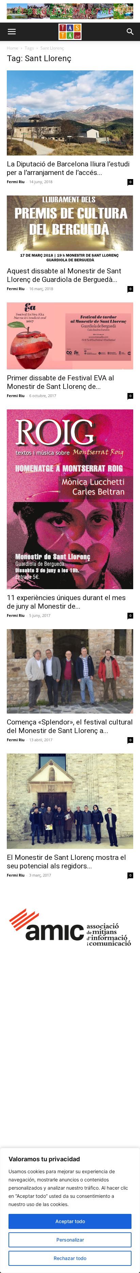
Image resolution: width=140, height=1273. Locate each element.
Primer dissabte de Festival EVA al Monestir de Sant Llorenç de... (60, 382)
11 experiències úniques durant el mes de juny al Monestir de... (66, 602)
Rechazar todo (70, 1258)
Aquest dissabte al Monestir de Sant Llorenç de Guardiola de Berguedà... (64, 275)
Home (12, 48)
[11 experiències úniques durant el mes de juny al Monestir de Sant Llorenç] (70, 499)
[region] (70, 1210)
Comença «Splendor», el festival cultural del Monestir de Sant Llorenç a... (70, 726)
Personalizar (70, 1240)
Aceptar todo (70, 1221)
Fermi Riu (15, 181)
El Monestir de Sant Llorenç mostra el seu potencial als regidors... (66, 861)
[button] (11, 32)
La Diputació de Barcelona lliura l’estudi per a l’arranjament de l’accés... (68, 168)
